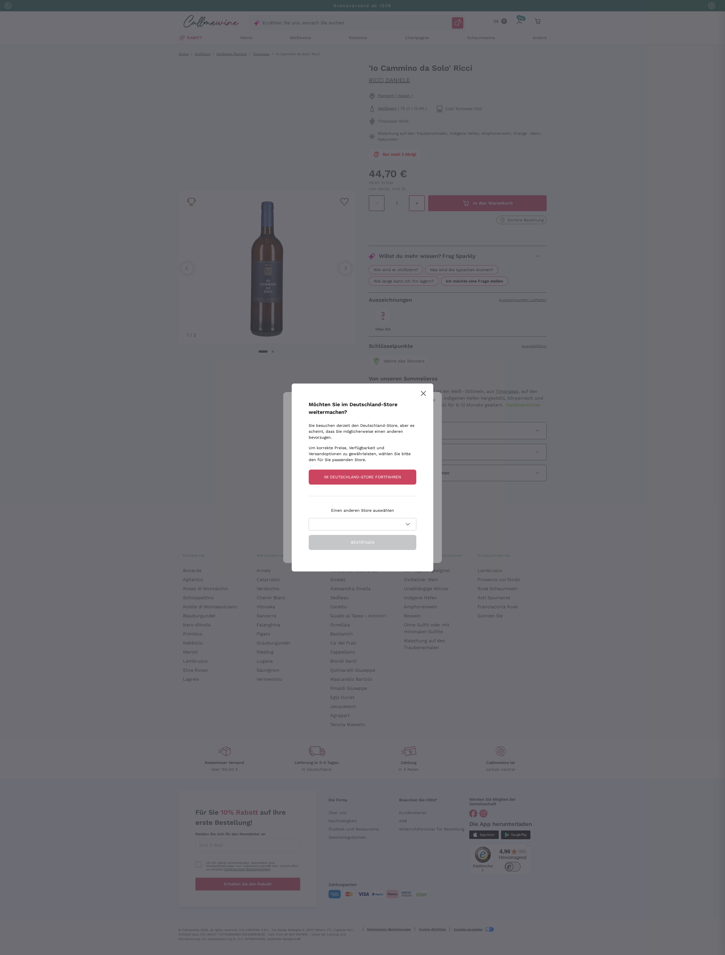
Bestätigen (362, 542)
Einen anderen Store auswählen (362, 510)
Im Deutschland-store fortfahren (362, 477)
